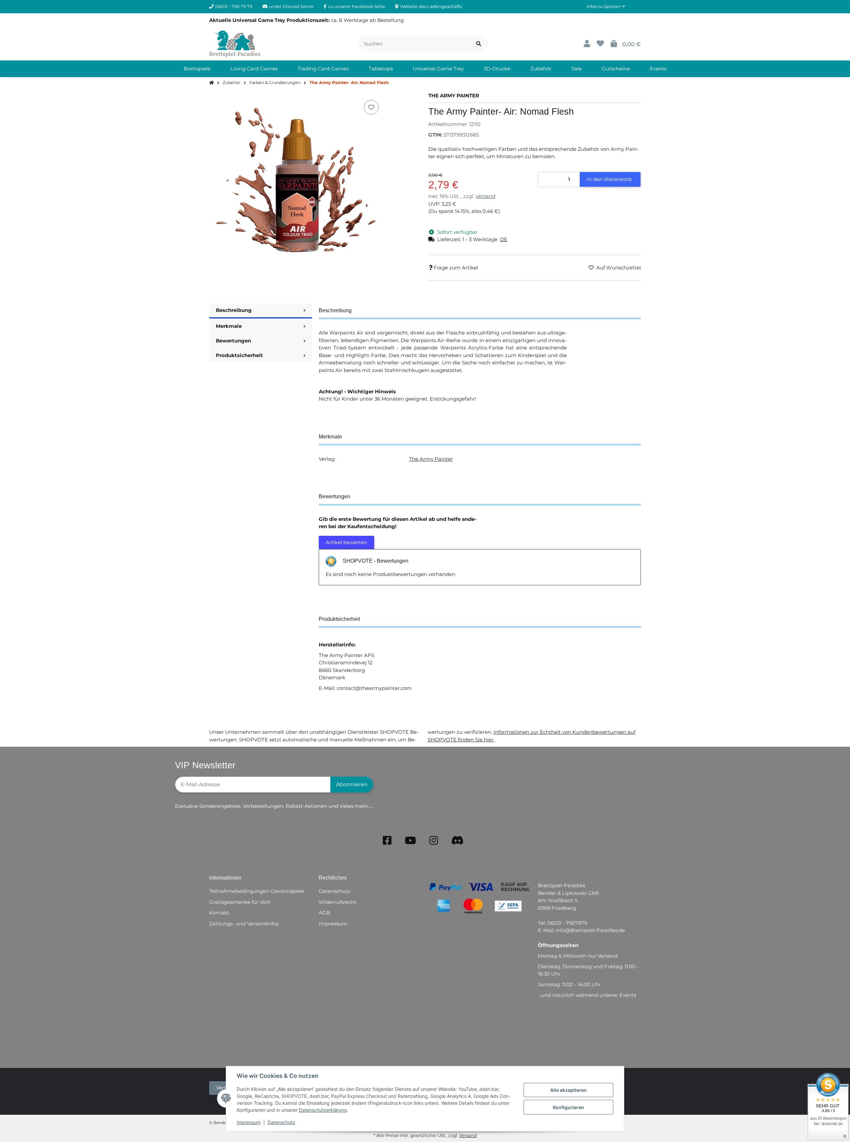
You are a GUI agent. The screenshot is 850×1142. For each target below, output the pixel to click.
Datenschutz (281, 1122)
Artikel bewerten (346, 542)
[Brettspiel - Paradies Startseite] (234, 43)
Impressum (249, 1122)
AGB (324, 912)
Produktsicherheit (239, 355)
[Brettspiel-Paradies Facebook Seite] (387, 840)
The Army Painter (431, 459)
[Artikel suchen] (478, 44)
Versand (485, 196)
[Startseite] (211, 83)
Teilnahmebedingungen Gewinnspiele (256, 891)
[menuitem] (197, 68)
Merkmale (229, 326)
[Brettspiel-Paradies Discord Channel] (457, 840)
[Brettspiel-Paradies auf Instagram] (434, 840)
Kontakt (219, 912)
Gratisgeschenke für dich (240, 902)
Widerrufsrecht (337, 902)
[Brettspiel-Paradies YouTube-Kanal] (410, 840)
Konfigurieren (568, 1107)
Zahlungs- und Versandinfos (244, 923)
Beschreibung (234, 310)
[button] (605, 6)
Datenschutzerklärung (323, 1110)
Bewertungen (233, 340)
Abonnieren (352, 784)
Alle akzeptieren (568, 1090)
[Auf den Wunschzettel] (371, 107)
